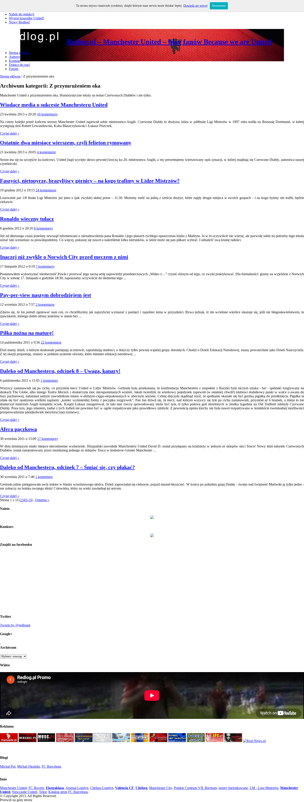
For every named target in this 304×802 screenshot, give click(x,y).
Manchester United (13, 788)
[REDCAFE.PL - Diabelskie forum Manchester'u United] (27, 741)
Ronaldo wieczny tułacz (27, 219)
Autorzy (14, 57)
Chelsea (141, 788)
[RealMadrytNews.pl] (254, 741)
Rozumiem (219, 5)
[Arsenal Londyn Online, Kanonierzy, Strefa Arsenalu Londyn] (233, 741)
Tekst (43, 792)
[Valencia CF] (140, 741)
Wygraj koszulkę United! (26, 18)
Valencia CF (124, 788)
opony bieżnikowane (233, 788)
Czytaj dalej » (9, 133)
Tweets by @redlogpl (15, 625)
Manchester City (160, 788)
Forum (13, 69)
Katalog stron (57, 792)
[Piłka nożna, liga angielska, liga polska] (196, 741)
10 (30, 500)
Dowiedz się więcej (195, 5)
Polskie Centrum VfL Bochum (195, 788)
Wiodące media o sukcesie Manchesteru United (53, 105)
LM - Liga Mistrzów (264, 788)
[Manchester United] (9, 741)
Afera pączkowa (18, 429)
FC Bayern (36, 788)
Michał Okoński (28, 766)
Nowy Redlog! (19, 22)
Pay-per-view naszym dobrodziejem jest (45, 295)
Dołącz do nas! (19, 65)
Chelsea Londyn (101, 788)
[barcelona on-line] (84, 741)
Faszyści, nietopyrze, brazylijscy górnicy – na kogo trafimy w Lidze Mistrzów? (90, 181)
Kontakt (14, 61)
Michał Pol (7, 766)
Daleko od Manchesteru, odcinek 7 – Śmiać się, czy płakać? (67, 467)
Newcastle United (24, 792)
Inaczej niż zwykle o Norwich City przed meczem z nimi (64, 257)
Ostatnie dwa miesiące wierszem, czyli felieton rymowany (65, 143)
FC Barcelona (51, 766)
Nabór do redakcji (21, 14)
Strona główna (19, 53)
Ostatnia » (42, 500)
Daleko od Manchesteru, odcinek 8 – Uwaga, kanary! (60, 371)
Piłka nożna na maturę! (27, 333)
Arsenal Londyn (76, 788)
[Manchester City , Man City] (121, 741)
